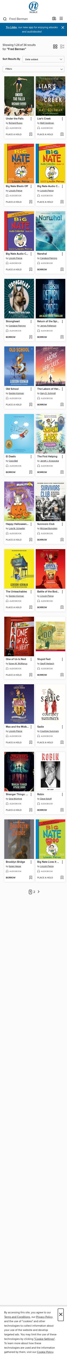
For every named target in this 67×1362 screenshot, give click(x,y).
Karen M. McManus (18, 663)
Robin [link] (40, 794)
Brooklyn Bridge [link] (15, 862)
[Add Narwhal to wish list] (62, 270)
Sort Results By (11, 59)
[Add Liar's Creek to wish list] (62, 134)
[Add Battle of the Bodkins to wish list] (62, 607)
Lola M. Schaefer (17, 528)
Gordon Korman (16, 393)
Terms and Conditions (17, 1317)
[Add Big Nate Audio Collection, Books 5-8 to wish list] (31, 270)
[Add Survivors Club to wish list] (62, 540)
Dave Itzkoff (46, 798)
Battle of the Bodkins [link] (49, 591)
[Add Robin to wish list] (62, 810)
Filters (8, 69)
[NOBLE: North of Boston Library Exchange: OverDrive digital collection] (33, 7)
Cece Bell (13, 461)
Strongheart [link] (13, 321)
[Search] (5, 18)
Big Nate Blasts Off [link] (17, 186)
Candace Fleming (48, 258)
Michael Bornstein (48, 528)
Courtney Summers (49, 731)
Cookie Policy (45, 1352)
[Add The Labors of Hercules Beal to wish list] (62, 405)
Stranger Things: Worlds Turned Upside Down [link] (17, 794)
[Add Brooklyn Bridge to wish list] (31, 878)
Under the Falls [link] (15, 118)
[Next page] (38, 892)
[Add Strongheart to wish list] (31, 337)
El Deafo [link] (11, 456)
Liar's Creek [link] (44, 118)
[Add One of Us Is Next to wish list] (31, 675)
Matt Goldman (47, 123)
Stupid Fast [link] (44, 659)
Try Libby (11, 27)
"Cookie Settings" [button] (44, 1339)
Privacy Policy (44, 1317)
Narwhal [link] (42, 253)
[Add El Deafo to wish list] (31, 472)
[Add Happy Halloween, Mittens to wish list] (31, 540)
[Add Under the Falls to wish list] (31, 134)
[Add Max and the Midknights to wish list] (31, 742)
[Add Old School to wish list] (31, 405)
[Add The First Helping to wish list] (62, 472)
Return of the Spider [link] (49, 321)
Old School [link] (12, 389)
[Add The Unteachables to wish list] (31, 607)
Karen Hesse (15, 866)
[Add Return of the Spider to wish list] (62, 337)
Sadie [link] (40, 726)
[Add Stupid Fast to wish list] (62, 675)
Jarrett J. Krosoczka (49, 461)
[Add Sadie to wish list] (62, 742)
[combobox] (26, 19)
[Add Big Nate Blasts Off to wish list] (31, 202)
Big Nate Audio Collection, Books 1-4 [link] (49, 186)
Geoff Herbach (47, 663)
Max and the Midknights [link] (17, 726)
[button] (55, 47)
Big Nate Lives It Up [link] (48, 862)
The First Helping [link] (47, 456)
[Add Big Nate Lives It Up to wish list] (62, 878)
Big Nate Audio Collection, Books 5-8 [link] (17, 253)
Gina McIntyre (15, 798)
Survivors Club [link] (45, 524)
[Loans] (54, 19)
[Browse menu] (61, 18)
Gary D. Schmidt (48, 393)
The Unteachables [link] (16, 591)
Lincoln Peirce (15, 190)
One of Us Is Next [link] (16, 659)
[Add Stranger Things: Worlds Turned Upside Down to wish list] (31, 810)
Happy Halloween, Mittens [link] (17, 524)
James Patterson (48, 325)
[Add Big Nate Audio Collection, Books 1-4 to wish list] (62, 202)
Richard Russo (15, 123)
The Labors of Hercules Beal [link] (49, 389)
